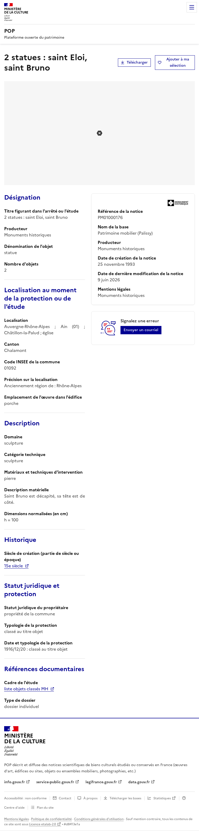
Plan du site (45, 807)
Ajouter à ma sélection (177, 62)
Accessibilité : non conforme (25, 798)
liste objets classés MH (26, 689)
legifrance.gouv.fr (101, 782)
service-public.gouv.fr (55, 782)
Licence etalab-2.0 (42, 824)
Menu (192, 7)
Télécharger (137, 62)
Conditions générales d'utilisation (99, 819)
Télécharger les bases (125, 798)
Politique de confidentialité (51, 819)
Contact (65, 798)
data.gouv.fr (139, 782)
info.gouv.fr (14, 782)
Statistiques (162, 798)
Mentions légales (16, 819)
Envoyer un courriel (141, 330)
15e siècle (13, 566)
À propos (90, 798)
